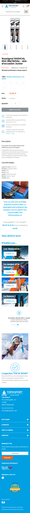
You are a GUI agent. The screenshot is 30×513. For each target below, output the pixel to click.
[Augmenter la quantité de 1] (19, 103)
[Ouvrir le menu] (2, 6)
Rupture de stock (15, 110)
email (15, 228)
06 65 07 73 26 (10, 133)
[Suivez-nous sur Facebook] (3, 477)
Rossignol (5, 68)
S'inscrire (7, 457)
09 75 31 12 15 (8, 225)
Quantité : (5, 103)
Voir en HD (5, 54)
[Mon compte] (23, 6)
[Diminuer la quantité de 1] (11, 103)
